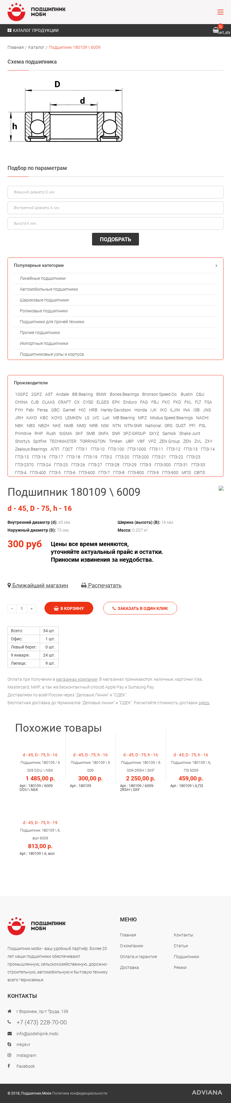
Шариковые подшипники (44, 300)
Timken (115, 441)
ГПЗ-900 (170, 472)
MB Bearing (124, 417)
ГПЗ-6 (69, 472)
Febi (30, 410)
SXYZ (154, 433)
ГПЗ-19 (90, 457)
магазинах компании (76, 679)
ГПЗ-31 (181, 464)
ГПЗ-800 (136, 472)
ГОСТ (68, 449)
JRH (19, 417)
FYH (19, 410)
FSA (208, 402)
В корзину (71, 608)
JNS (207, 410)
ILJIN (175, 410)
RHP (39, 433)
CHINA (21, 402)
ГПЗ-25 (61, 464)
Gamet (69, 410)
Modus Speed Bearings (171, 417)
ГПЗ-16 (39, 457)
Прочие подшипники (40, 332)
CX (77, 402)
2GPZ (36, 394)
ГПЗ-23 (193, 457)
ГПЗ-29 (130, 464)
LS (87, 417)
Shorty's (22, 441)
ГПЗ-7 (104, 472)
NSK (105, 425)
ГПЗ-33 (198, 464)
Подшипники (186, 956)
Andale (62, 394)
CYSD (88, 402)
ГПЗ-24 (44, 464)
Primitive (23, 433)
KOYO (56, 417)
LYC (96, 417)
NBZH (43, 425)
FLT (198, 402)
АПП (55, 449)
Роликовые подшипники (44, 310)
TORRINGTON (93, 441)
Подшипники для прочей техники (52, 321)
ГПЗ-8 (119, 472)
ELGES (103, 402)
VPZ (152, 441)
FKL (188, 402)
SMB (90, 433)
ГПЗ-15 (22, 457)
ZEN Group (169, 441)
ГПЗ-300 (163, 464)
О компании (131, 945)
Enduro (130, 402)
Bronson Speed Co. (159, 394)
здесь (204, 702)
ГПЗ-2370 (24, 464)
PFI (192, 425)
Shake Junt (189, 433)
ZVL (198, 441)
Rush (51, 433)
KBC (44, 417)
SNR (116, 433)
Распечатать (104, 585)
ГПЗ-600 (87, 472)
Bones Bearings (124, 394)
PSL (202, 425)
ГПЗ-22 (176, 457)
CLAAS (48, 402)
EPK (116, 402)
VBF (141, 441)
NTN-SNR (133, 425)
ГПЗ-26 (78, 464)
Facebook (26, 1066)
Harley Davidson (116, 410)
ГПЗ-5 (55, 472)
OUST (181, 425)
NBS (31, 425)
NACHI (202, 417)
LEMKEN (73, 417)
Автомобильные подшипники (49, 289)
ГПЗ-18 (73, 457)
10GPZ (21, 394)
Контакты (183, 935)
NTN (116, 425)
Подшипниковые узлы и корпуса (52, 354)
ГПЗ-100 (116, 449)
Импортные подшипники (44, 343)
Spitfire (39, 441)
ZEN (187, 441)
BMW (101, 394)
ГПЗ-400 (38, 472)
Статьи (181, 945)
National (153, 425)
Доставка (129, 967)
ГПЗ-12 (173, 449)
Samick (169, 433)
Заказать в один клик (142, 608)
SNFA (103, 433)
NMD (81, 425)
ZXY (208, 441)
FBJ (155, 402)
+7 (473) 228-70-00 (42, 1022)
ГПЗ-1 (82, 449)
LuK (106, 417)
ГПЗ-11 (156, 449)
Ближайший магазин (39, 585)
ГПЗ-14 (208, 449)
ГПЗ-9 (153, 472)
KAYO (31, 417)
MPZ (142, 417)
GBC (55, 410)
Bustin (187, 394)
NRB (93, 425)
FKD (177, 402)
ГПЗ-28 (112, 464)
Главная (16, 47)
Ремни (180, 967)
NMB (68, 425)
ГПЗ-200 (141, 457)
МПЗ (186, 472)
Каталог (36, 47)
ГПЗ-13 (191, 449)
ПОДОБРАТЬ (115, 239)
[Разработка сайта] (207, 1092)
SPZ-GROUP (134, 433)
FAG (144, 402)
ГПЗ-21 (159, 457)
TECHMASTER (63, 441)
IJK (153, 410)
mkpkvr (23, 1044)
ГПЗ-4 (20, 472)
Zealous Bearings (31, 449)
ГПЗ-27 (95, 464)
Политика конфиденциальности (79, 1093)
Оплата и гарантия (138, 956)
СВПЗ (199, 472)
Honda (140, 410)
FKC (166, 402)
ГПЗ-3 (145, 464)
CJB (35, 402)
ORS (168, 425)
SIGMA (65, 433)
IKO (163, 410)
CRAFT (64, 402)
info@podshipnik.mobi (37, 1033)
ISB (196, 410)
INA (186, 410)
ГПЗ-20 (122, 457)
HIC (82, 410)
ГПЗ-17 (56, 457)
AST (49, 394)
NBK (19, 425)
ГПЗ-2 (106, 457)
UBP (130, 441)
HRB (93, 410)
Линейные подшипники (43, 278)
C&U (200, 394)
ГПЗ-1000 (137, 449)
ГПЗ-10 (98, 449)
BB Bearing (82, 394)
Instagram (26, 1055)
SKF (79, 433)
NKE (57, 425)
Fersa (42, 410)
